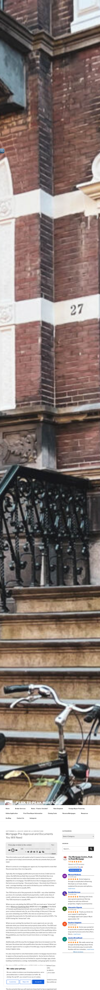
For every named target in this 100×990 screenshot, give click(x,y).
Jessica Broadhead (75, 938)
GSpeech (53, 853)
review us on (74, 870)
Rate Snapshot (58, 808)
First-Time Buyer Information (32, 813)
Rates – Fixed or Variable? (39, 808)
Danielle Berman (74, 892)
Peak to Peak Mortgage (39, 803)
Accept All (38, 982)
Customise (12, 982)
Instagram (33, 818)
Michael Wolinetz (74, 875)
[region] (25, 975)
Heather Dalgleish (74, 923)
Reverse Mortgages (68, 813)
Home (7, 808)
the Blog (8, 818)
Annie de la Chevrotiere (33, 831)
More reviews (78, 952)
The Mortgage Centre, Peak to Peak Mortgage (80, 858)
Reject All (26, 982)
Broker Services (20, 808)
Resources (84, 813)
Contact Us (20, 818)
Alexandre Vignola (75, 907)
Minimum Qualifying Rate (20, 907)
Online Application (12, 813)
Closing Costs (52, 813)
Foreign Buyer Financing (77, 808)
